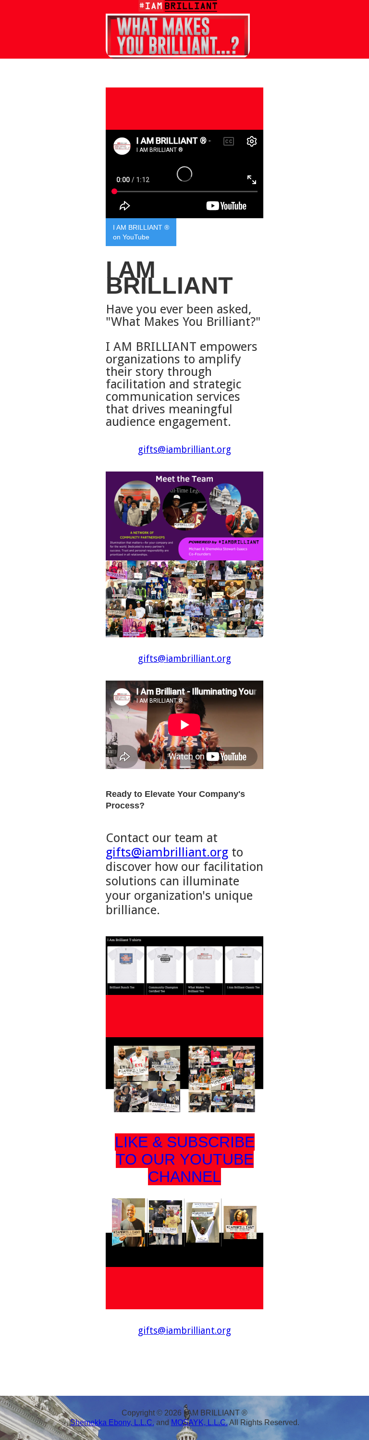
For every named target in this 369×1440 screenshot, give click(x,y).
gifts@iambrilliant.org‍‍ (184, 1330)
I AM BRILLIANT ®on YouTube (141, 232)
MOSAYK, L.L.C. (199, 1422)
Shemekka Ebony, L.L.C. (112, 1422)
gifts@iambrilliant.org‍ (184, 449)
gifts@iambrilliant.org (167, 852)
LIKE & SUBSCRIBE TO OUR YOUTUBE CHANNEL (185, 1159)
